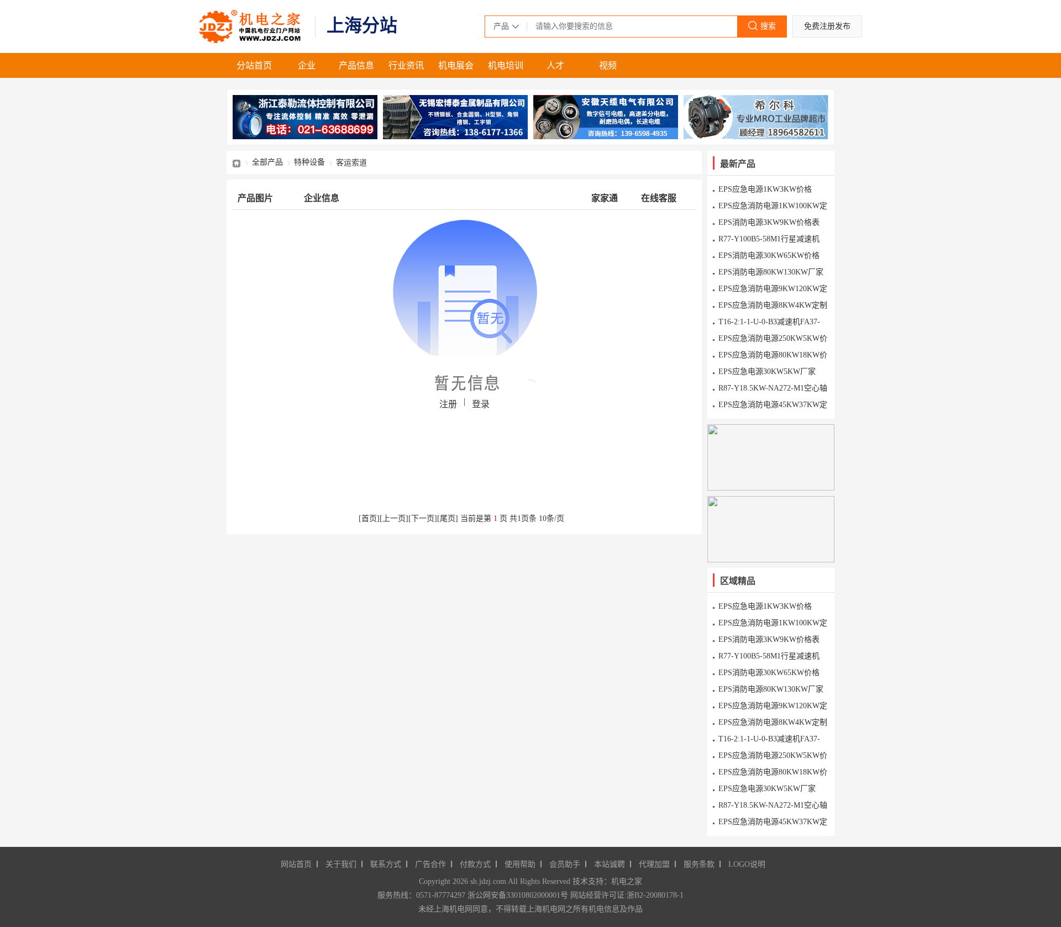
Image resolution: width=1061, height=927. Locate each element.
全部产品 (267, 162)
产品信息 (356, 65)
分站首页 (254, 65)
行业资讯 (406, 65)
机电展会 (456, 65)
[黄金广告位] (770, 457)
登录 (481, 404)
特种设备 (309, 162)
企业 (307, 65)
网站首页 (296, 864)
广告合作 (430, 864)
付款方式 (475, 864)
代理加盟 (654, 864)
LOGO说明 (746, 864)
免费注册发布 (827, 26)
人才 (555, 65)
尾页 (447, 518)
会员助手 (564, 864)
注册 (448, 404)
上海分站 (362, 25)
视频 (608, 65)
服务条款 (699, 864)
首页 (236, 162)
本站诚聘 (609, 864)
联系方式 (385, 864)
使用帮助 (520, 864)
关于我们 (340, 864)
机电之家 (251, 26)
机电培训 (505, 65)
